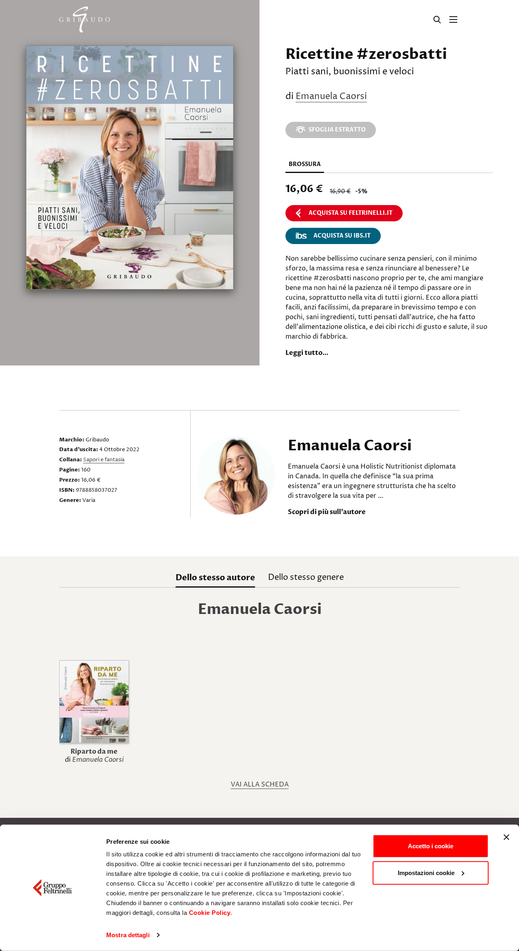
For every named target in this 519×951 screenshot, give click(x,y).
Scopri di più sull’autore (327, 512)
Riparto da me (94, 751)
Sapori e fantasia (103, 459)
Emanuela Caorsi (331, 97)
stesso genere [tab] (306, 577)
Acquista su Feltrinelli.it (350, 213)
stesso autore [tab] (215, 577)
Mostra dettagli (128, 935)
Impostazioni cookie (426, 872)
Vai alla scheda (260, 784)
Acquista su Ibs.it (342, 236)
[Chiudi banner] (506, 837)
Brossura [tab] (305, 164)
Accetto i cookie (430, 846)
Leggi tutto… (306, 352)
